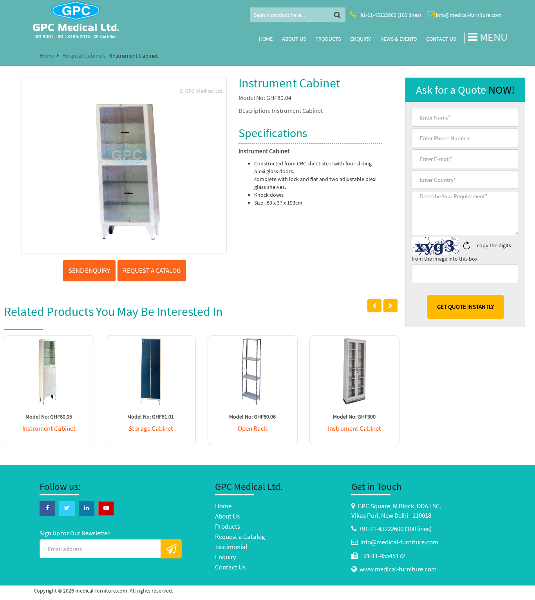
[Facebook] (47, 507)
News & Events (398, 38)
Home (266, 38)
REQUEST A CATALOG (152, 270)
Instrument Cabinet (49, 428)
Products (328, 38)
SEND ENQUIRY (89, 270)
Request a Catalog (240, 536)
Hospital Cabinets (84, 55)
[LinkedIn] (86, 507)
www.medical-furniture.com (398, 569)
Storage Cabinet (150, 428)
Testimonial (231, 546)
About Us (294, 38)
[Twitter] (67, 507)
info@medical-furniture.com (469, 14)
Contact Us (441, 38)
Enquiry (360, 38)
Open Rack (252, 428)
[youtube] (106, 507)
